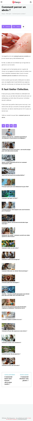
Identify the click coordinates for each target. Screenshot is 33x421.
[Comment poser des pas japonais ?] (8, 349)
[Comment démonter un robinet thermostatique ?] (8, 266)
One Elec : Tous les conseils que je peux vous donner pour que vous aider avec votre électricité (15, 294)
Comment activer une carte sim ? (11, 365)
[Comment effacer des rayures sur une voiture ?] (8, 326)
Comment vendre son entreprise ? (11, 259)
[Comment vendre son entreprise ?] (8, 255)
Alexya (3, 13)
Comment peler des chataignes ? (10, 282)
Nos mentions (13, 419)
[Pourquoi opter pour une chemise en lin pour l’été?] (8, 182)
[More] (23, 26)
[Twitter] (7, 125)
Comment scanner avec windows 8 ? (11, 342)
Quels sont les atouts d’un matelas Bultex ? (13, 175)
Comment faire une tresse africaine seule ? (8, 380)
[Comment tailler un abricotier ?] (8, 243)
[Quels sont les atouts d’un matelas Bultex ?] (8, 170)
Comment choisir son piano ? (24, 378)
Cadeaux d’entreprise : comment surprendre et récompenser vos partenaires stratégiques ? (14, 137)
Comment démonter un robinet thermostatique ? (15, 271)
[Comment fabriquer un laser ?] (8, 193)
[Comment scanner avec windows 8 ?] (8, 338)
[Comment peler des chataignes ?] (8, 278)
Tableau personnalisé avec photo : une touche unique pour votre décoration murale (16, 150)
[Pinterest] (11, 125)
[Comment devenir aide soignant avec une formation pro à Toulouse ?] (8, 205)
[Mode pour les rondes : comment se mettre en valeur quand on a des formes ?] (8, 230)
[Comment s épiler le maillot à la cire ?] (8, 315)
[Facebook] (3, 125)
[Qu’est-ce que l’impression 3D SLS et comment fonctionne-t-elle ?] (8, 158)
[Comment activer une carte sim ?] (8, 361)
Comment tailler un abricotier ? (10, 248)
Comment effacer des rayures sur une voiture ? (14, 331)
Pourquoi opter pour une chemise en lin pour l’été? (15, 186)
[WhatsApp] (15, 125)
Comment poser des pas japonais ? (11, 354)
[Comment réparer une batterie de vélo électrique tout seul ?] (8, 218)
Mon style (8, 13)
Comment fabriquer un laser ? (10, 198)
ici (27, 418)
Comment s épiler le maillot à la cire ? (12, 319)
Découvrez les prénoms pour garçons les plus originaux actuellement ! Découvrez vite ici (14, 307)
